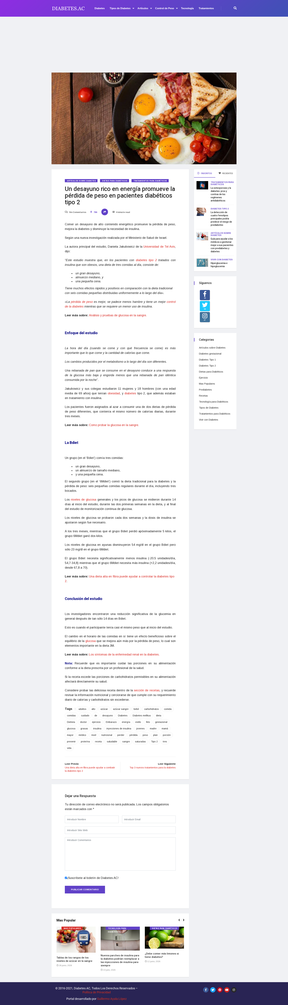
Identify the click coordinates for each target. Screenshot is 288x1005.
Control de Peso (164, 8)
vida (69, 748)
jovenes (140, 728)
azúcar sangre (120, 709)
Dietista (71, 722)
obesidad (114, 393)
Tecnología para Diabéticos (117, 928)
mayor (70, 735)
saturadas (140, 741)
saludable (112, 741)
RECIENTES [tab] (227, 173)
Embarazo (111, 722)
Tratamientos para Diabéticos (150, 180)
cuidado (85, 715)
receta (98, 741)
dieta (158, 715)
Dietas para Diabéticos (114, 180)
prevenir (71, 741)
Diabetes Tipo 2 (220, 209)
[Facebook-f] (205, 989)
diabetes (130, 393)
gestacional (161, 722)
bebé (136, 709)
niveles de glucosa (83, 499)
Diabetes (99, 8)
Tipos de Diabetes (120, 8)
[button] (180, 921)
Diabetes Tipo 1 (207, 359)
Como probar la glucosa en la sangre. (114, 425)
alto (93, 709)
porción (167, 735)
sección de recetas (147, 690)
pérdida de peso (82, 301)
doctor (83, 722)
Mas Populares (72, 928)
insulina (97, 728)
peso (145, 735)
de (95, 715)
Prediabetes (205, 389)
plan (155, 735)
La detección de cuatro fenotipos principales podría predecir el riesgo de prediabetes (221, 219)
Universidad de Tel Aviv (159, 246)
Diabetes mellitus (142, 715)
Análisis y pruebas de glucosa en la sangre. (118, 315)
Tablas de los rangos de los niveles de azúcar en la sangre (74, 959)
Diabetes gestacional (210, 353)
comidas (71, 715)
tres (165, 741)
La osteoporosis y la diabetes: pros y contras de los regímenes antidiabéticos (221, 194)
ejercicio (96, 722)
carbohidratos (151, 709)
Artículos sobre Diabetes (81, 180)
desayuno (107, 715)
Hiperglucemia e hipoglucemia (219, 264)
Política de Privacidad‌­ (96, 992)
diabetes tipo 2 (146, 260)
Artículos (143, 8)
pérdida (134, 735)
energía (126, 722)
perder (120, 735)
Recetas (203, 395)
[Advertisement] (144, 42)
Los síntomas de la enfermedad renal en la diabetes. (124, 654)
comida (168, 709)
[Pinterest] (219, 989)
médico (82, 735)
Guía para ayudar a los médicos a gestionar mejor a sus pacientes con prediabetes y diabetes (222, 245)
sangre (126, 741)
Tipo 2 (154, 741)
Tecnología (187, 8)
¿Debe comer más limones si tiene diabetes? (162, 955)
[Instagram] (233, 989)
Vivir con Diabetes (221, 259)
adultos (82, 709)
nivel (93, 735)
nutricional (106, 735)
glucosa (90, 641)
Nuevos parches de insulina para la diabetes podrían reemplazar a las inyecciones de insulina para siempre (120, 960)
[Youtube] (227, 989)
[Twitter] (213, 989)
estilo (138, 722)
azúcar (104, 709)
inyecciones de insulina (118, 728)
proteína (85, 741)
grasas (84, 728)
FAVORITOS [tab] (206, 173)
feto (148, 722)
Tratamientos (206, 8)
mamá (165, 728)
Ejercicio (203, 377)
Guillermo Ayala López (112, 998)
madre (153, 728)
